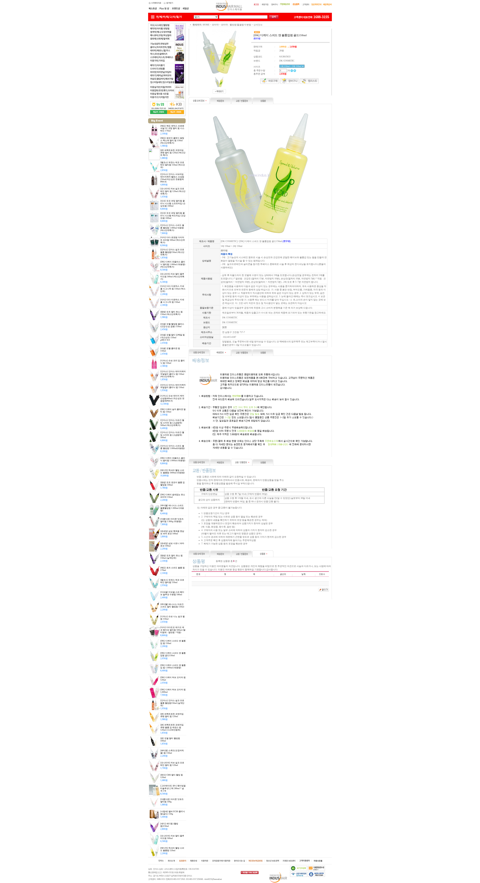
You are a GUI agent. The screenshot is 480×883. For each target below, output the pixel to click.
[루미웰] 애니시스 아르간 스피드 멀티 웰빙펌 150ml (172, 605)
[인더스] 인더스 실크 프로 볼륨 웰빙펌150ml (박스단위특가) (172, 252)
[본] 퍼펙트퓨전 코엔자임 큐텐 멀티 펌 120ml (172, 715)
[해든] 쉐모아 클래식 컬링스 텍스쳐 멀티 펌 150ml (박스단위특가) (172, 140)
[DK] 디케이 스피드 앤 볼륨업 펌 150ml (173, 642)
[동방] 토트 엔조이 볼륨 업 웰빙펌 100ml (172, 483)
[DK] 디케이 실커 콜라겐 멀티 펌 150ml (173, 410)
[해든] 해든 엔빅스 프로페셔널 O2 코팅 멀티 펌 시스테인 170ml (172, 128)
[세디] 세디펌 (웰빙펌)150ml (169, 824)
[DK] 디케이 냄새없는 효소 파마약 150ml (172, 495)
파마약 (215, 24)
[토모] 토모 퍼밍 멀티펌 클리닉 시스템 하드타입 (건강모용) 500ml (172, 215)
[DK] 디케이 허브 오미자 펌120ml (173, 678)
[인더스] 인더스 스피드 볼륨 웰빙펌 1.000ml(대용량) (172, 447)
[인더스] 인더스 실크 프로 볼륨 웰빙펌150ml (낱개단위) (172, 702)
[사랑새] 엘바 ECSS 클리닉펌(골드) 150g (172, 812)
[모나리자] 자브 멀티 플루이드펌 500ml (172, 837)
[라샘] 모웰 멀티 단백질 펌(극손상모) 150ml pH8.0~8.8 (172, 337)
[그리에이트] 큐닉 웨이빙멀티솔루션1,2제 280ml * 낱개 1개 (173, 788)
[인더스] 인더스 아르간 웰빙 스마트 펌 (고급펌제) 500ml (172, 434)
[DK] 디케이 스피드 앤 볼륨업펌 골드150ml (173, 654)
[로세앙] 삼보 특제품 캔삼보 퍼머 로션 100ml (172, 532)
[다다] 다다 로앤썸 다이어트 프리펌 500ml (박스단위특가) (172, 239)
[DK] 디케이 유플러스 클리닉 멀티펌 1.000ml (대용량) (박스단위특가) (172, 264)
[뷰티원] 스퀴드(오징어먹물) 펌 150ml (172, 751)
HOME (206, 24)
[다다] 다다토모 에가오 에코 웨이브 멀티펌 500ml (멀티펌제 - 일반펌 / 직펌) (172, 629)
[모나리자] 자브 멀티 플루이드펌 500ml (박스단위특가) (172, 276)
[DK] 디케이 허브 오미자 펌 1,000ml (173, 690)
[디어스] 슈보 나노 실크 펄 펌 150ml (172, 617)
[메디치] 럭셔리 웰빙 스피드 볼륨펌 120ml (172, 849)
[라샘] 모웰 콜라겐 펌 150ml (170, 349)
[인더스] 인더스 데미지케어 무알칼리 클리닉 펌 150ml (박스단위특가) (173, 373)
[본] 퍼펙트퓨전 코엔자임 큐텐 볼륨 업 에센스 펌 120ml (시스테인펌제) (172, 727)
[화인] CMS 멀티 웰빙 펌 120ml (171, 776)
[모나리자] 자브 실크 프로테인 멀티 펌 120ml (172, 764)
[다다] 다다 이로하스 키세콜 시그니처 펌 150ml (172, 300)
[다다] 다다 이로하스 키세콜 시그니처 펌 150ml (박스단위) (172, 288)
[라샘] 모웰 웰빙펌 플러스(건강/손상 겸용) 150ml (172, 325)
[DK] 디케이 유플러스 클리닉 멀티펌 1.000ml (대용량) (172, 459)
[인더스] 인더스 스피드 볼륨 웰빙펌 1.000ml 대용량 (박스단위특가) (172, 227)
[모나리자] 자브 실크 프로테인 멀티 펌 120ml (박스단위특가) (172, 191)
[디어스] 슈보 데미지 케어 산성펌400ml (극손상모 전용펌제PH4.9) (172, 398)
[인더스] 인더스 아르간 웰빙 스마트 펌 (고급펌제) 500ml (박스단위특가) (172, 422)
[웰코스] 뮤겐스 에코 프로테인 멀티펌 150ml (172, 581)
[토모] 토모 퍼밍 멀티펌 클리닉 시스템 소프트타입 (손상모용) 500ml (172, 203)
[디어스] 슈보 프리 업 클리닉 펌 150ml (172, 361)
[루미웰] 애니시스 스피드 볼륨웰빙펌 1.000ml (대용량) (172, 507)
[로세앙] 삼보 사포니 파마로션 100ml (172, 544)
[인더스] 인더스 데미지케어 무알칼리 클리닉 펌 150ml (173, 386)
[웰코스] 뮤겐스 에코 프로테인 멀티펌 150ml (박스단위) (172, 164)
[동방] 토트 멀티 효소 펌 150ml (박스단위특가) (171, 313)
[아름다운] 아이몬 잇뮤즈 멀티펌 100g (172, 800)
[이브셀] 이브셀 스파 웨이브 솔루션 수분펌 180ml (172, 593)
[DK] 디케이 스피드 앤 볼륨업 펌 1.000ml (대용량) (173, 666)
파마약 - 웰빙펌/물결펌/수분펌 (236, 24)
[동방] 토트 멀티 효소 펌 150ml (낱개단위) (171, 556)
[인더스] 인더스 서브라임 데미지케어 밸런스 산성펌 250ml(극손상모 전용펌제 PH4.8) (172, 178)
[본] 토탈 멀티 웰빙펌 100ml (170, 739)
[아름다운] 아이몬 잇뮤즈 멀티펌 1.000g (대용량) (172, 520)
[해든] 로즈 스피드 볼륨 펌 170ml (172, 569)
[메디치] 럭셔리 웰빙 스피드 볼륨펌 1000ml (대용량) (172, 471)
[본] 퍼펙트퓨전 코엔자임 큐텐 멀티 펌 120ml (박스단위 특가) (172, 152)
